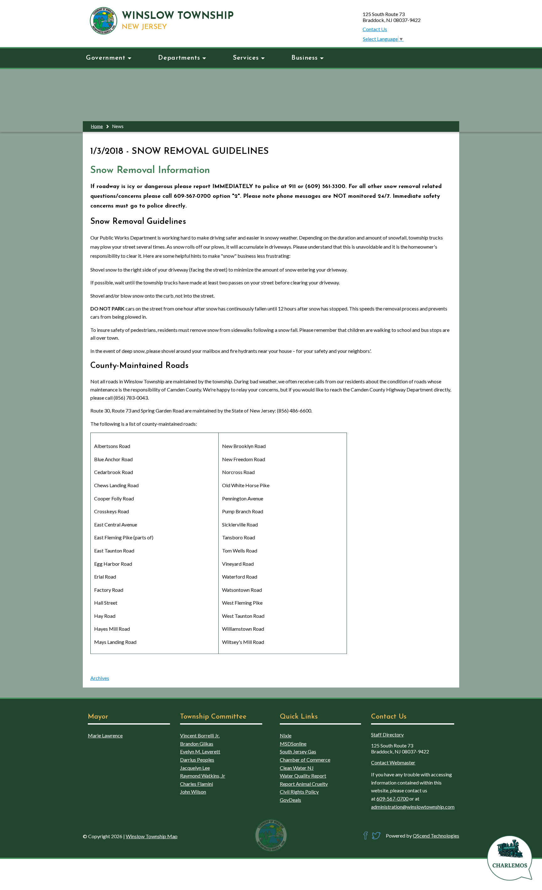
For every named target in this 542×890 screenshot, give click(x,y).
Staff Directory (387, 734)
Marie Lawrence (105, 735)
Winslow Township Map (152, 836)
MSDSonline (293, 744)
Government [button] (105, 58)
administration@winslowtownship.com (412, 807)
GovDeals (290, 800)
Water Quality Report (303, 776)
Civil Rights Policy (299, 792)
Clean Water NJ (297, 768)
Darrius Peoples (197, 760)
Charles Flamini (196, 784)
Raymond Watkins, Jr (202, 776)
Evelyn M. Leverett (200, 751)
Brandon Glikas (196, 744)
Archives (99, 678)
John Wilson (193, 792)
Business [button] (304, 58)
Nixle (285, 735)
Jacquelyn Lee (195, 768)
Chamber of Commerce (305, 760)
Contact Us (375, 29)
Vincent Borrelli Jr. (200, 735)
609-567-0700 (392, 798)
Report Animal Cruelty (304, 784)
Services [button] (245, 58)
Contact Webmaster (393, 762)
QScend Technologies (436, 836)
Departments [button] (179, 58)
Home (97, 126)
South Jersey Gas (298, 751)
